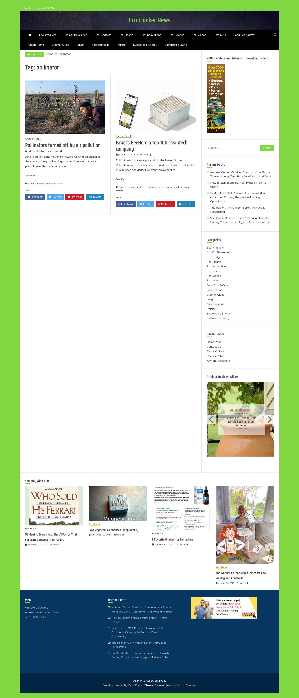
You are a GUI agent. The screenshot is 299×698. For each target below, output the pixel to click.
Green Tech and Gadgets (159, 187)
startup (119, 190)
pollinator (57, 183)
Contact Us (214, 346)
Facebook (36, 197)
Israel (176, 187)
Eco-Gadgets (103, 35)
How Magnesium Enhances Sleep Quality (113, 530)
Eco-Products (47, 35)
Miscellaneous (100, 44)
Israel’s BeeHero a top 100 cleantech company (152, 145)
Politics (121, 44)
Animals (32, 183)
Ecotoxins (220, 35)
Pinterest (76, 197)
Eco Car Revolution (75, 35)
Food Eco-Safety (244, 35)
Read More (30, 175)
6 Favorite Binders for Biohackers (172, 539)
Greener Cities (60, 44)
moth (48, 183)
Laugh (80, 44)
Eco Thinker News (149, 20)
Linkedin (95, 197)
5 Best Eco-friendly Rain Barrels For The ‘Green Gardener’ (240, 421)
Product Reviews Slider (222, 376)
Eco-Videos (199, 35)
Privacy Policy (215, 356)
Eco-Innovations (151, 35)
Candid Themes (186, 685)
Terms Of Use (215, 351)
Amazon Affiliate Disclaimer (42, 612)
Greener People (33, 139)
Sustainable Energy (145, 44)
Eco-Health (126, 35)
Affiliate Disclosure (218, 360)
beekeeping (133, 187)
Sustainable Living (176, 44)
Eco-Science (176, 35)
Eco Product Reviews (239, 410)
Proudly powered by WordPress (122, 685)
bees (143, 187)
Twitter (56, 197)
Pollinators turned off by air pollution (63, 145)
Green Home (36, 44)
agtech (122, 187)
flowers (41, 183)
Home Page (214, 342)
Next (269, 419)
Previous (211, 419)
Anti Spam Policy (35, 617)
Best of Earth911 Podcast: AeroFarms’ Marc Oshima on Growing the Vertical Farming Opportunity (238, 197)
